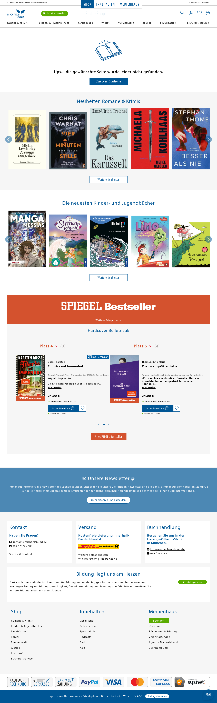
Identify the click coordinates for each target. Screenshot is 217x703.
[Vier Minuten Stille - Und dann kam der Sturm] (68, 141)
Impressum (55, 696)
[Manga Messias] (27, 240)
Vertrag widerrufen (157, 696)
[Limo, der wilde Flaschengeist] (150, 242)
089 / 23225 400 (22, 546)
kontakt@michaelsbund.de (30, 542)
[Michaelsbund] (16, 14)
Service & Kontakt (199, 2)
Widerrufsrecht (87, 558)
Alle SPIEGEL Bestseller (108, 437)
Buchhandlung (158, 647)
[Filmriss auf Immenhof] (29, 378)
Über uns (154, 626)
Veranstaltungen (159, 636)
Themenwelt (126, 23)
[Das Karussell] (109, 139)
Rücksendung (108, 558)
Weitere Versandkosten (93, 554)
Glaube (147, 23)
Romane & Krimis (17, 23)
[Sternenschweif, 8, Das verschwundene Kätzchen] (68, 242)
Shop (87, 4)
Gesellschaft (87, 620)
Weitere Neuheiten (108, 180)
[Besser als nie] (191, 139)
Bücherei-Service (198, 23)
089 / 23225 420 (160, 553)
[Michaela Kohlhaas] (150, 139)
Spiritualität (87, 631)
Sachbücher (85, 23)
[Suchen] (182, 13)
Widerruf (129, 696)
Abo (82, 647)
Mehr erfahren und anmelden (108, 500)
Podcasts (85, 636)
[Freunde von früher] (27, 140)
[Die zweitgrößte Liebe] (124, 379)
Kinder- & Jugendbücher (54, 23)
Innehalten (105, 4)
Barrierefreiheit (111, 696)
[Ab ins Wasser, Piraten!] (191, 245)
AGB (139, 696)
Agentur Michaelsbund (163, 642)
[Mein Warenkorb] (207, 12)
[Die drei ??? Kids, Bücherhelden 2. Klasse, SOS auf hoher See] (109, 242)
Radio (83, 642)
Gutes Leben (88, 626)
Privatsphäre (91, 696)
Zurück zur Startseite (108, 81)
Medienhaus (129, 4)
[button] (99, 424)
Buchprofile (168, 23)
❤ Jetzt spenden (54, 13)
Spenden (158, 620)
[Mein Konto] (191, 12)
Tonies (106, 23)
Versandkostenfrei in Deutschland (28, 2)
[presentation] (8, 139)
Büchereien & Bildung (163, 631)
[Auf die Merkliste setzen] (82, 408)
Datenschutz (72, 696)
